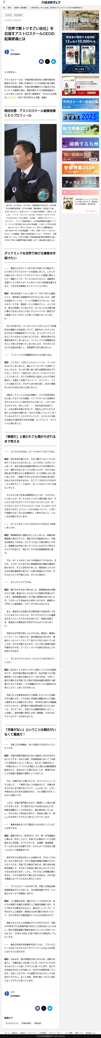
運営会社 (15, 1033)
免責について (79, 1033)
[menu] (4, 2)
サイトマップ (32, 1033)
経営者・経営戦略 (14, 15)
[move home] (4, 7)
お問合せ (23, 1033)
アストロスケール (12, 1023)
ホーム (7, 1033)
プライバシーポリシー (56, 1033)
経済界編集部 (15, 54)
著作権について (91, 1033)
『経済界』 (13, 97)
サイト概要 (69, 1033)
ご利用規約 (42, 1033)
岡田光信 (38, 1023)
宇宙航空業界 (26, 1023)
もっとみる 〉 (92, 211)
